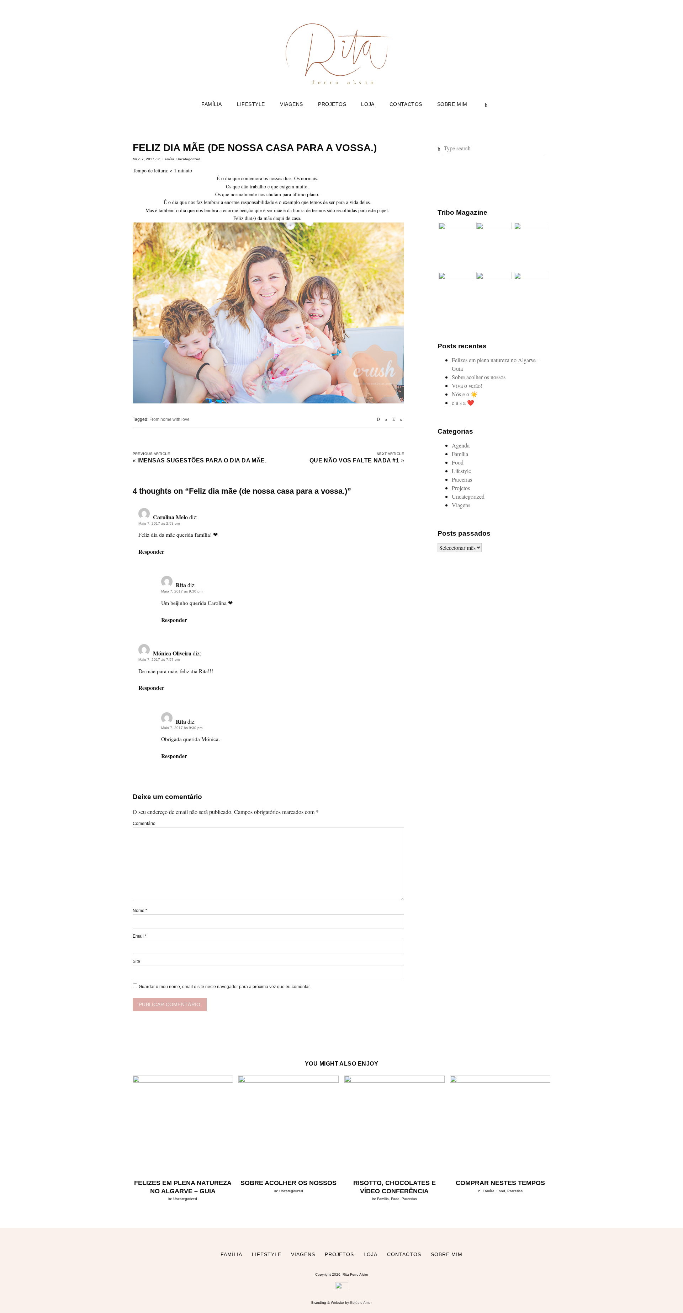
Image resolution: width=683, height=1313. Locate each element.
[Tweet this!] (401, 419)
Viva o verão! (467, 386)
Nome (140, 910)
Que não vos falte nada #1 (354, 460)
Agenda (461, 445)
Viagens (291, 104)
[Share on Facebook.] (386, 419)
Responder (151, 552)
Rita (181, 585)
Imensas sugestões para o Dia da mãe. (201, 460)
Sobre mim (452, 104)
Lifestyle (251, 104)
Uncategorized (188, 159)
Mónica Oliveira (172, 653)
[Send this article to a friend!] (378, 419)
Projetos (332, 104)
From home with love (169, 419)
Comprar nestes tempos (500, 1182)
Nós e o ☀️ (465, 394)
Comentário (144, 823)
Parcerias (462, 479)
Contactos (406, 104)
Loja (367, 104)
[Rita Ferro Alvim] (341, 85)
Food (458, 462)
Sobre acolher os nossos (478, 377)
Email (140, 936)
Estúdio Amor (361, 1302)
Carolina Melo (170, 517)
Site (136, 961)
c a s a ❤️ (463, 403)
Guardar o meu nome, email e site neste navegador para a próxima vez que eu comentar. (225, 986)
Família (211, 104)
